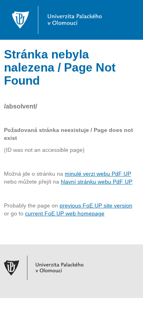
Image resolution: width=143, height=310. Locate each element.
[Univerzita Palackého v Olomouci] (53, 19)
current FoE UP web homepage (64, 213)
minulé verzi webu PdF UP (98, 173)
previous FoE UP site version (96, 205)
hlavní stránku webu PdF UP (96, 181)
